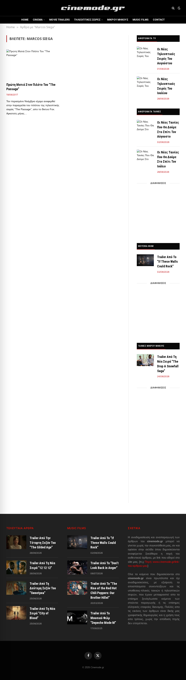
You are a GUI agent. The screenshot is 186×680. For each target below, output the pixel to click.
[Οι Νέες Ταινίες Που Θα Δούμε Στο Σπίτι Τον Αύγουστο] (145, 126)
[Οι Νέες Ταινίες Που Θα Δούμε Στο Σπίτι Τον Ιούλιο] (145, 155)
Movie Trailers (59, 19)
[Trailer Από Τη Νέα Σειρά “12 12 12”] (16, 567)
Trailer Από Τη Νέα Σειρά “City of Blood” (42, 613)
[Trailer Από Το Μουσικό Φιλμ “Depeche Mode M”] (77, 617)
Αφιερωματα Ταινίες (149, 111)
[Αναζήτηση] (173, 8)
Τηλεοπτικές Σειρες (87, 19)
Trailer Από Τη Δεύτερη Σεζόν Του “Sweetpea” (43, 588)
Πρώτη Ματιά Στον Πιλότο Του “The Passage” (30, 87)
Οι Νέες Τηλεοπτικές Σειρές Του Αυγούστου (166, 56)
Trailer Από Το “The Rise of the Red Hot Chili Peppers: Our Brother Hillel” (103, 590)
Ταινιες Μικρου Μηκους (151, 345)
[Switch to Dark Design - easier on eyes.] (179, 8)
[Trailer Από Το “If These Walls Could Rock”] (145, 260)
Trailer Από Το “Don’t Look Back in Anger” (104, 565)
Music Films (141, 19)
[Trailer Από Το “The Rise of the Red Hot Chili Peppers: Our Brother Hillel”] (77, 588)
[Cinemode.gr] (93, 8)
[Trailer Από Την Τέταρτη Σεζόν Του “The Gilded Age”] (16, 542)
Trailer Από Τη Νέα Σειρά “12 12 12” (42, 565)
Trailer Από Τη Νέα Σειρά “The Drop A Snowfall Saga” (168, 364)
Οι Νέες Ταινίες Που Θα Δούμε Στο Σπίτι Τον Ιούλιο (168, 159)
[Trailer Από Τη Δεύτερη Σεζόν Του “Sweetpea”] (16, 588)
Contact (159, 19)
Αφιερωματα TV (147, 38)
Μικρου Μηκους (117, 19)
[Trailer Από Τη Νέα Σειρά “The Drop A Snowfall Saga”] (145, 360)
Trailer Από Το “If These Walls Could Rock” (167, 261)
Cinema (38, 19)
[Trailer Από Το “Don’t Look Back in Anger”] (77, 567)
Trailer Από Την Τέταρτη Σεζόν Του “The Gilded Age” (43, 542)
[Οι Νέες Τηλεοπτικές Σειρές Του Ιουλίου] (145, 82)
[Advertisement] (158, 212)
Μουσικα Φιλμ (145, 246)
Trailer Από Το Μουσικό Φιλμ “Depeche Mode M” (103, 617)
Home (25, 19)
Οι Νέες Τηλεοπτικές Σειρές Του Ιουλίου (166, 86)
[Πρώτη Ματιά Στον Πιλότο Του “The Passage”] (33, 64)
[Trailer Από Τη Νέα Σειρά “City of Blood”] (16, 613)
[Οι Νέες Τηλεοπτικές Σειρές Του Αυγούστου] (145, 52)
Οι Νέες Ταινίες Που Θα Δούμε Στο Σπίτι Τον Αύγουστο (168, 129)
